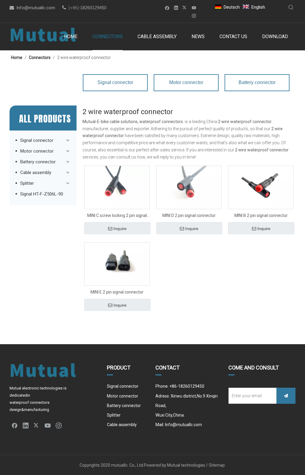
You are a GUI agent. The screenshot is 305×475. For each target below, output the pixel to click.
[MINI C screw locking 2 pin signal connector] (117, 187)
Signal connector (36, 140)
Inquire (120, 228)
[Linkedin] (176, 7)
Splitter (27, 183)
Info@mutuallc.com (35, 7)
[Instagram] (194, 15)
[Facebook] (167, 7)
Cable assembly (35, 172)
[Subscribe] (285, 396)
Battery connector (38, 161)
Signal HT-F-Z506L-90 (41, 194)
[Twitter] (185, 7)
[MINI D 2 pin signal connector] (189, 187)
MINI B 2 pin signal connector (261, 215)
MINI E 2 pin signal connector (117, 292)
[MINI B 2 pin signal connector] (260, 186)
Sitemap (217, 465)
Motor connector (37, 151)
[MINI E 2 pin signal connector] (117, 263)
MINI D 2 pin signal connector (189, 215)
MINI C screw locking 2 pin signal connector (117, 216)
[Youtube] (194, 7)
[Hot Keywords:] (291, 7)
